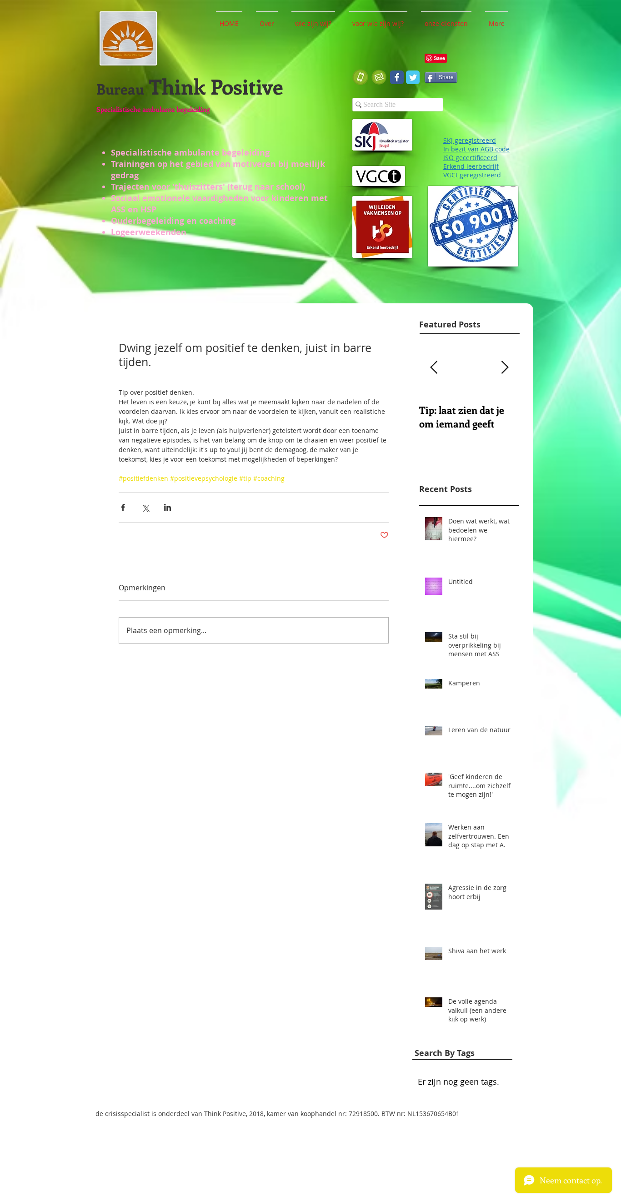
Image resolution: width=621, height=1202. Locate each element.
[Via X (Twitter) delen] (145, 507)
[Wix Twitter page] (413, 77)
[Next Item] (505, 368)
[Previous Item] (434, 368)
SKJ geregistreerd (469, 140)
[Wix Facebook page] (397, 77)
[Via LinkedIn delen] (167, 507)
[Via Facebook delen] (123, 507)
